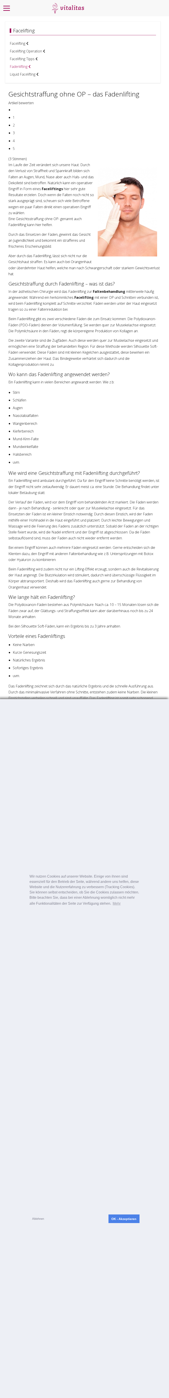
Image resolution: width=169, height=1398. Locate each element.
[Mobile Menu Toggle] (6, 8)
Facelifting (84, 297)
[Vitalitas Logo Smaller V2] (67, 8)
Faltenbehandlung (109, 291)
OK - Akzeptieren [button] (123, 1219)
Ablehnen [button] (38, 1218)
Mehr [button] (117, 903)
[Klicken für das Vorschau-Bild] (127, 211)
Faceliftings (52, 188)
